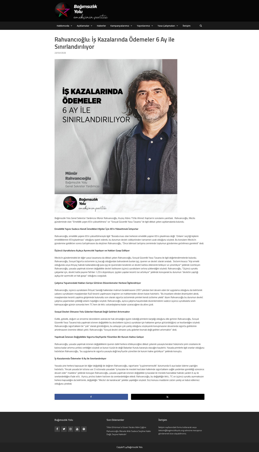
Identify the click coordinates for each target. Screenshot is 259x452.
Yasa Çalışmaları (166, 25)
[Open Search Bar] (200, 26)
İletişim (187, 25)
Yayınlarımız (143, 25)
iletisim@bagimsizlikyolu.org (171, 430)
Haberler (101, 25)
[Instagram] (70, 429)
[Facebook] (57, 429)
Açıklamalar (83, 25)
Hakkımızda (63, 25)
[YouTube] (77, 429)
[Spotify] (84, 429)
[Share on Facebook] (91, 397)
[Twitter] (64, 429)
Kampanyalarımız (119, 25)
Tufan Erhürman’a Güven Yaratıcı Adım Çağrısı (126, 427)
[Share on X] (167, 397)
